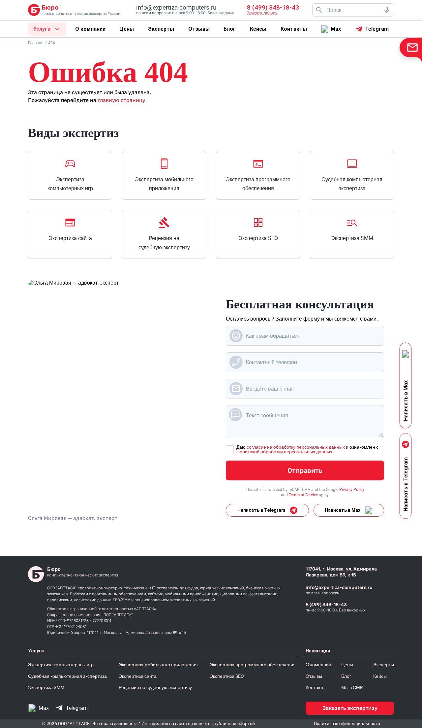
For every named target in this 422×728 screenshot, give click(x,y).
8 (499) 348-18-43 (326, 604)
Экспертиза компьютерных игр (70, 184)
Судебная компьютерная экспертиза (351, 184)
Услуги (41, 29)
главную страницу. (122, 100)
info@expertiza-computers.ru (339, 587)
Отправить (304, 470)
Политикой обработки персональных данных (284, 451)
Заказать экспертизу (349, 708)
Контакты (294, 29)
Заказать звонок (262, 13)
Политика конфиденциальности (347, 723)
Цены (126, 29)
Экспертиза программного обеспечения (258, 184)
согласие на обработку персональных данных (296, 447)
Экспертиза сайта (70, 238)
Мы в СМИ (352, 687)
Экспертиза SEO (258, 238)
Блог (230, 29)
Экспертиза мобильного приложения (164, 184)
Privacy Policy (351, 489)
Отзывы (199, 29)
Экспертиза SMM (352, 238)
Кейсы (258, 29)
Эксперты (161, 29)
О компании (90, 29)
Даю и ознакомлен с (307, 449)
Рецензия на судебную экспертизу (164, 242)
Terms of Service (303, 494)
